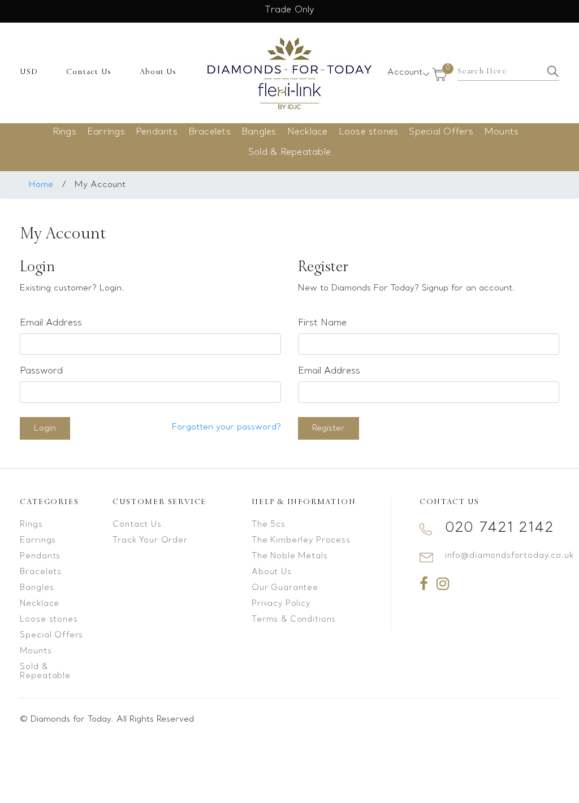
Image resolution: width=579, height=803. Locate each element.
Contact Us (88, 71)
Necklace (307, 132)
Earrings (106, 132)
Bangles (258, 132)
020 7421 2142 (499, 528)
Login (45, 428)
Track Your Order (150, 540)
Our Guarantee (285, 588)
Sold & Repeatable (289, 152)
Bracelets (209, 132)
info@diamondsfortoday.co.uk (509, 556)
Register (328, 428)
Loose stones (369, 132)
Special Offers (441, 132)
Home (41, 185)
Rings (64, 132)
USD (29, 71)
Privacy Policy (281, 604)
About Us (158, 71)
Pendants (157, 132)
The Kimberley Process (301, 540)
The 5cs (269, 524)
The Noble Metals (289, 556)
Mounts (501, 132)
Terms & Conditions (294, 619)
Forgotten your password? (226, 427)
